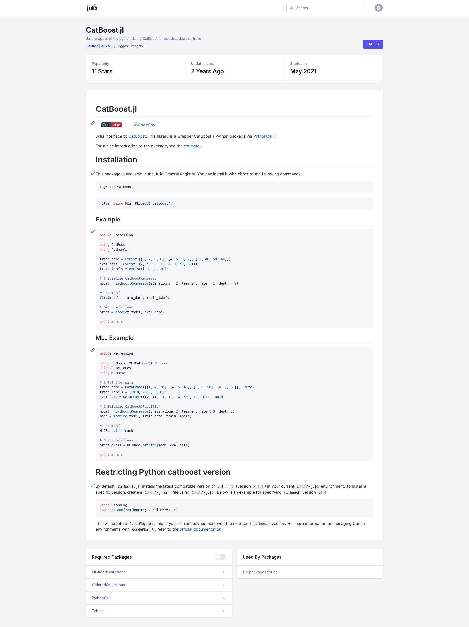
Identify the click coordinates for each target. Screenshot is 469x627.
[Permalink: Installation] (93, 173)
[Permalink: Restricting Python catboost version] (93, 485)
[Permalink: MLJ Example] (93, 349)
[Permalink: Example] (93, 231)
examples (192, 145)
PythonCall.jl (264, 136)
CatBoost (137, 136)
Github (373, 44)
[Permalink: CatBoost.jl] (93, 123)
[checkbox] (220, 557)
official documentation (200, 529)
